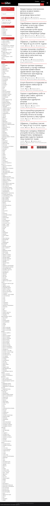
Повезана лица (5, 313)
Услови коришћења (30, 503)
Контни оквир (5, 221)
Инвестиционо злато (7, 184)
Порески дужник (6, 341)
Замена (4, 157)
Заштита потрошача (7, 165)
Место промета (29, 37)
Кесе (3, 212)
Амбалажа (4, 69)
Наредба (4, 261)
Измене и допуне (6, 179)
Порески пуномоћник (37, 37)
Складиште (4, 432)
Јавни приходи (5, 199)
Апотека (4, 73)
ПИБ (3, 309)
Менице (4, 245)
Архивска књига (6, 76)
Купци (3, 228)
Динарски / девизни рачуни (8, 124)
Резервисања (5, 412)
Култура (4, 227)
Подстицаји (5, 317)
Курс (3, 230)
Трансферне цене (6, 461)
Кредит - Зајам (5, 224)
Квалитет (4, 208)
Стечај (3, 452)
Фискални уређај (6, 491)
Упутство (4, 476)
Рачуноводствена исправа (8, 408)
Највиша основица (6, 254)
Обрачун (4, 275)
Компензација (5, 217)
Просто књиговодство (7, 395)
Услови (4, 480)
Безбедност (5, 80)
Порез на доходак (41, 79)
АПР (28, 90)
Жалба (3, 150)
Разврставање (5, 402)
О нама (17, 503)
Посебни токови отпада (7, 352)
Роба (3, 420)
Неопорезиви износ (28, 60)
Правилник (4, 363)
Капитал (4, 203)
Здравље (35, 79)
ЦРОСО (4, 496)
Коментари (29, 118)
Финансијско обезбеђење (8, 486)
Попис (3, 326)
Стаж (3, 446)
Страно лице (5, 454)
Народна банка (5, 262)
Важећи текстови (6, 23)
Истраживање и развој (7, 195)
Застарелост (5, 161)
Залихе (4, 154)
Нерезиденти (5, 272)
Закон (3, 151)
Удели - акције (5, 472)
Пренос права (5, 378)
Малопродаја (5, 239)
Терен (3, 460)
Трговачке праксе (6, 463)
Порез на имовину (6, 328)
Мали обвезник (5, 238)
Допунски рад (5, 135)
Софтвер (4, 439)
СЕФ (3, 431)
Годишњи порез (6, 110)
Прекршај (4, 369)
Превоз (4, 365)
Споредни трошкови (6, 445)
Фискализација (5, 487)
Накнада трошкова (6, 258)
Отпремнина (5, 302)
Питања (28, 17)
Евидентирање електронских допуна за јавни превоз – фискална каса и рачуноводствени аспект (32, 12)
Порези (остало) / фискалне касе (33, 18)
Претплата (22, 503)
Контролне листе (6, 223)
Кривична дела (5, 225)
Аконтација (4, 65)
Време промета (5, 105)
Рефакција (4, 417)
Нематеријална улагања (7, 267)
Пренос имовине (6, 374)
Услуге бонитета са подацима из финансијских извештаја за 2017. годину (33, 84)
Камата (4, 202)
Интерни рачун (5, 190)
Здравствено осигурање (7, 168)
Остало (33, 45)
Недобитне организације (8, 265)
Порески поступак (6, 345)
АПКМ (3, 72)
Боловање (4, 84)
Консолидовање (6, 220)
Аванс (3, 64)
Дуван (3, 139)
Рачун (3, 406)
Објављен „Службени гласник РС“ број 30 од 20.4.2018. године (33, 42)
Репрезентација (6, 416)
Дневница (4, 128)
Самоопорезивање (6, 421)
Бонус (3, 87)
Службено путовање (28, 62)
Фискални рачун (6, 490)
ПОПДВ (4, 324)
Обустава (4, 276)
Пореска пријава (6, 336)
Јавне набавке (5, 198)
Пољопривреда (5, 321)
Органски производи (7, 291)
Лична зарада (5, 235)
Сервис (4, 428)
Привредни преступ (6, 384)
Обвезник (4, 273)
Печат (28, 120)
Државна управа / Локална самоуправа (35, 142)
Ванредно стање (6, 95)
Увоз (34, 107)
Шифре (4, 500)
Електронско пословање (7, 146)
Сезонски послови (6, 423)
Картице (4, 206)
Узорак (4, 475)
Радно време (5, 401)
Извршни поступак (6, 176)
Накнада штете (5, 260)
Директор (4, 125)
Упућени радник (5, 478)
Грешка (4, 114)
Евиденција (4, 142)
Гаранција (4, 106)
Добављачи (5, 129)
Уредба (4, 479)
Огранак (4, 278)
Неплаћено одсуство (7, 269)
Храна (3, 493)
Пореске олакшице (6, 338)
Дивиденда (4, 121)
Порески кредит (6, 342)
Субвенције (4, 457)
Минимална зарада (6, 250)
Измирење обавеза (6, 180)
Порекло (4, 334)
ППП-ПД (4, 361)
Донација (4, 132)
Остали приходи (36, 60)
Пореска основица (6, 335)
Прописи (28, 45)
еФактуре (4, 149)
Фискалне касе (23, 20)
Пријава (37, 1)
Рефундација (5, 419)
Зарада (4, 160)
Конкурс (4, 219)
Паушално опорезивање (7, 305)
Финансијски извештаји (38, 90)
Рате (3, 405)
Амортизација (5, 70)
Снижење (4, 438)
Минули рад (5, 251)
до (6, 20)
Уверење (4, 465)
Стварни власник (6, 450)
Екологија (4, 145)
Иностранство (5, 186)
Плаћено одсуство (6, 312)
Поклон (4, 319)
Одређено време (6, 286)
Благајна (4, 81)
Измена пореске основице (8, 177)
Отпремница (5, 304)
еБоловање (5, 140)
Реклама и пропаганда (7, 415)
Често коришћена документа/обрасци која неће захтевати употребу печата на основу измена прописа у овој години (32, 113)
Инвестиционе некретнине (8, 183)
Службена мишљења (31, 35)
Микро (3, 249)
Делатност (4, 118)
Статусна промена (6, 449)
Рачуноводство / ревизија (8, 45)
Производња (5, 393)
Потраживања (5, 360)
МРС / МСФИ (5, 253)
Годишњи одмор (6, 109)
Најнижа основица (6, 256)
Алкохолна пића (6, 68)
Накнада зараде (6, 257)
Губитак (4, 116)
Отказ (3, 297)
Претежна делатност (7, 379)
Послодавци (5, 356)
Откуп (3, 298)
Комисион (4, 216)
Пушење (4, 400)
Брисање (4, 90)
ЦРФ (3, 497)
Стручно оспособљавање (8, 456)
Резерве (4, 411)
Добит (3, 131)
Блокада (4, 83)
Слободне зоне (5, 434)
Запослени (30, 79)
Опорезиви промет (6, 287)
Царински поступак (6, 494)
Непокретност (5, 271)
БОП (3, 88)
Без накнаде (5, 79)
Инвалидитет (5, 182)
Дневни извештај (6, 127)
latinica (42, 1)
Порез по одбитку (6, 332)
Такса (3, 459)
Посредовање (5, 357)
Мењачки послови (6, 246)
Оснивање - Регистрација (8, 294)
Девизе (4, 117)
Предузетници (5, 367)
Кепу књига (5, 210)
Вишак (3, 98)
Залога (4, 156)
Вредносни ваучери (6, 103)
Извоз (28, 107)
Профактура (5, 397)
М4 (3, 236)
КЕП (3, 209)
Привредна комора (6, 383)
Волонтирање (5, 101)
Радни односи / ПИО (7, 52)
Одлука (31, 107)
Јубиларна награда (6, 201)
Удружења (4, 474)
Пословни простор (6, 354)
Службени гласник (41, 45)
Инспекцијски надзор (7, 187)
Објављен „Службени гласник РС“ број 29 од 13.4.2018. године (33, 124)
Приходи (4, 391)
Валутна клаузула (6, 91)
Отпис (3, 301)
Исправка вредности (7, 194)
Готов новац (5, 112)
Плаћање (4, 310)
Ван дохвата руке (6, 92)
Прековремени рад (6, 368)
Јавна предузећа (6, 197)
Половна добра (5, 320)
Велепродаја (5, 97)
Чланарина (4, 498)
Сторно (4, 453)
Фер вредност (5, 483)
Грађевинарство (6, 113)
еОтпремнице (5, 147)
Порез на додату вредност (8, 40)
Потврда (4, 358)
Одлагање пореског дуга (7, 283)
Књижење (44, 18)
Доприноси (4, 134)
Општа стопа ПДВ (6, 290)
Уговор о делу (5, 469)
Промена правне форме (7, 394)
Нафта (3, 264)
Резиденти (4, 413)
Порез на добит (6, 41)
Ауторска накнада (6, 77)
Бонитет (31, 90)
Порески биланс (6, 339)
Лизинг (3, 231)
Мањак (4, 241)
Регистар (4, 409)
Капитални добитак (6, 205)
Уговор (4, 468)
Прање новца (5, 364)
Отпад (3, 299)
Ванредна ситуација (6, 94)
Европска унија (5, 143)
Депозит (4, 120)
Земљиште (4, 169)
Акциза (4, 66)
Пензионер (4, 306)
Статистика (5, 448)
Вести (28, 88)
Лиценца (4, 234)
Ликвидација (5, 232)
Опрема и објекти (6, 288)
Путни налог (5, 398)
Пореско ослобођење (7, 347)
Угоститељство (6, 471)
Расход (4, 404)
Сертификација (5, 430)
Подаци (4, 32)
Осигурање (4, 293)
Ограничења (5, 279)
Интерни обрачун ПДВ (7, 188)
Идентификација (6, 171)
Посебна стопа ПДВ (6, 350)
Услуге (3, 482)
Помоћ (3, 323)
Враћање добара (6, 102)
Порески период (6, 343)
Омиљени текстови (6, 22)
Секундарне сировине (7, 424)
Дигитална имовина (6, 123)
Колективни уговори (7, 214)
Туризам (4, 464)
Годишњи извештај (6, 108)
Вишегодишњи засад (7, 99)
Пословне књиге (6, 353)
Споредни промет (6, 443)
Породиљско (5, 349)
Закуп (3, 153)
